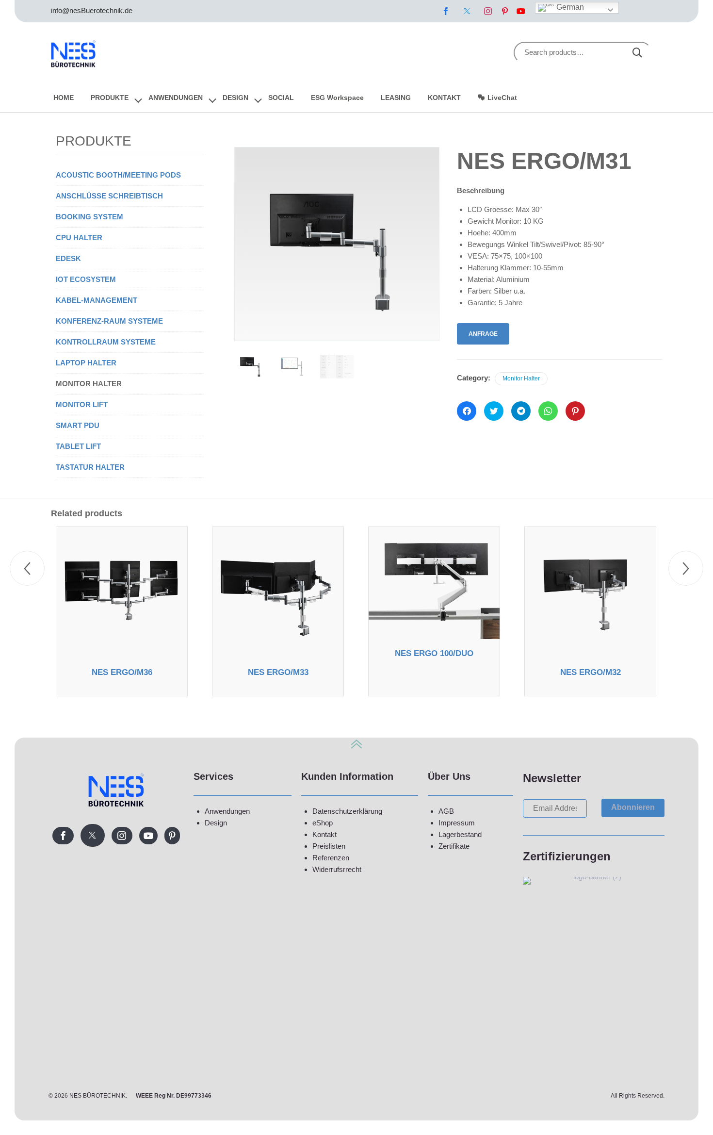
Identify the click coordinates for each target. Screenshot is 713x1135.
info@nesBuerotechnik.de (91, 10)
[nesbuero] (73, 52)
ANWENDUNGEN (175, 97)
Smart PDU (77, 425)
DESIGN (235, 97)
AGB (446, 811)
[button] (632, 808)
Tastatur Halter (90, 467)
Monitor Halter (521, 378)
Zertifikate (454, 846)
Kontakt (324, 834)
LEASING (396, 97)
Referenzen (330, 858)
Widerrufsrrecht (336, 869)
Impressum (456, 823)
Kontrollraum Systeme (106, 342)
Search (637, 53)
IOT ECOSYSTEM (86, 279)
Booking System (89, 217)
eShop (322, 823)
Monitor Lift (82, 404)
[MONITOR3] (251, 366)
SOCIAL (281, 97)
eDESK (68, 258)
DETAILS (122, 654)
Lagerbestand (460, 834)
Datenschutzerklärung (347, 811)
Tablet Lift (78, 446)
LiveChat (502, 97)
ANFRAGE (483, 333)
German (569, 7)
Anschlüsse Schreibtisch (109, 196)
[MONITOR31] (294, 366)
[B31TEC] (337, 366)
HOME (63, 97)
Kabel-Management (96, 300)
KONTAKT (444, 97)
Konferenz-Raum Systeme (109, 321)
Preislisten (328, 846)
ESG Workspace (337, 97)
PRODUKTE (110, 97)
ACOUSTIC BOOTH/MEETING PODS (118, 175)
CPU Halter (79, 237)
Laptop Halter (86, 363)
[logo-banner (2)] (593, 876)
